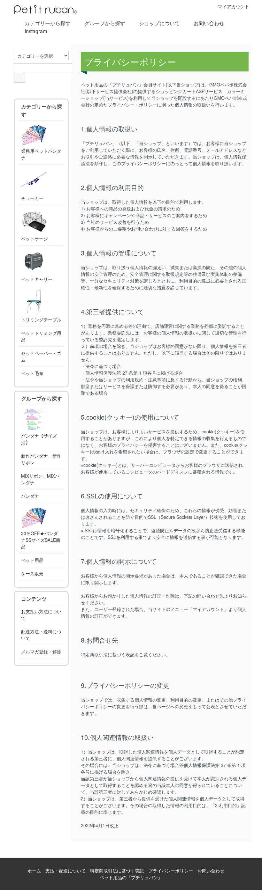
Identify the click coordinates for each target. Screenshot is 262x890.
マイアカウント (233, 6)
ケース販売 (32, 573)
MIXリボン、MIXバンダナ (40, 479)
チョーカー (32, 198)
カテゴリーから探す (48, 23)
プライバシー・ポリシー (132, 104)
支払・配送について (65, 870)
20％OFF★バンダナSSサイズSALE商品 (40, 540)
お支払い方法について (41, 614)
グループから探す (104, 23)
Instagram (36, 31)
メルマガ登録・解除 (41, 651)
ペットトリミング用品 (41, 336)
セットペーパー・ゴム (41, 356)
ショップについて (159, 23)
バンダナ (30, 496)
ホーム (34, 870)
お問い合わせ (209, 23)
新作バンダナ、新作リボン (41, 459)
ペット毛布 (32, 373)
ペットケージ (34, 238)
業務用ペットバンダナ (41, 154)
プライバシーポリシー (170, 870)
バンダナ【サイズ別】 (39, 438)
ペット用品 (32, 560)
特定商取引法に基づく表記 (117, 870)
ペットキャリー (36, 279)
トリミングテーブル (41, 319)
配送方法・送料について (41, 634)
